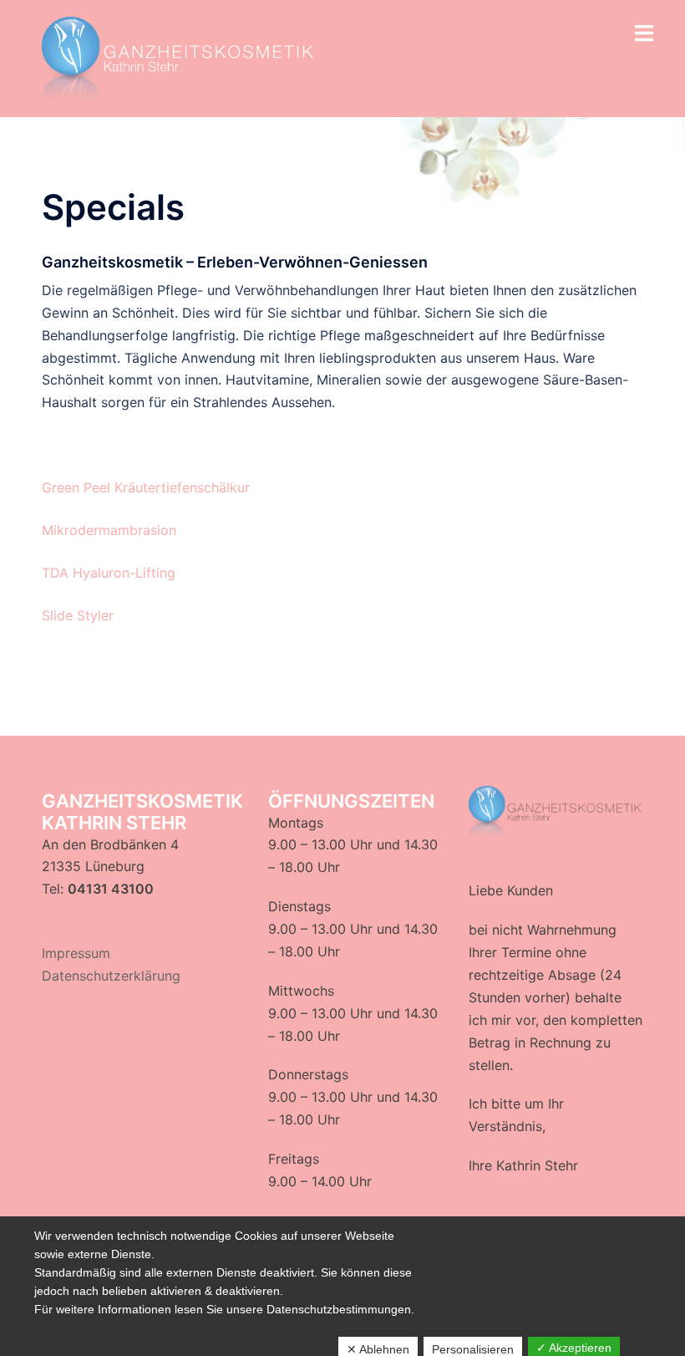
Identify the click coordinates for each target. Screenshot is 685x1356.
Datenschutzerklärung (111, 975)
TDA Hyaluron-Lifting (108, 572)
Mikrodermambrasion (109, 530)
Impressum (76, 953)
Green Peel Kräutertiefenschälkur (146, 487)
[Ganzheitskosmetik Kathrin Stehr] (181, 56)
